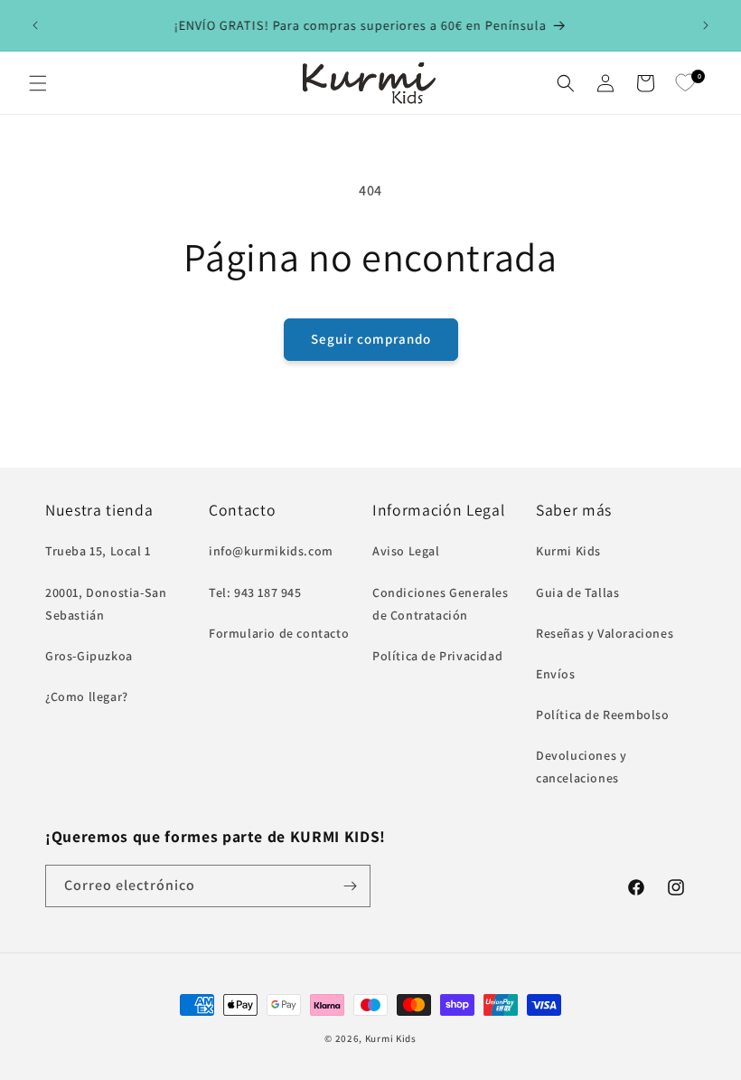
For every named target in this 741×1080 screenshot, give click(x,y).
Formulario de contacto (279, 633)
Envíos (556, 674)
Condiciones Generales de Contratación (440, 603)
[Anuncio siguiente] (706, 25)
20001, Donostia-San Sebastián (105, 603)
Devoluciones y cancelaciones (581, 766)
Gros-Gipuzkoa (89, 656)
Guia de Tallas (577, 592)
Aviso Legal (406, 551)
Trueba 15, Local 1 (98, 551)
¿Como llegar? (86, 696)
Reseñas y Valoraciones (604, 633)
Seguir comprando (371, 338)
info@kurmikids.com (271, 551)
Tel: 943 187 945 (255, 592)
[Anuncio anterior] (35, 25)
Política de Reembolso (603, 714)
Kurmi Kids (568, 551)
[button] (38, 83)
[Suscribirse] (350, 886)
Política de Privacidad (437, 656)
